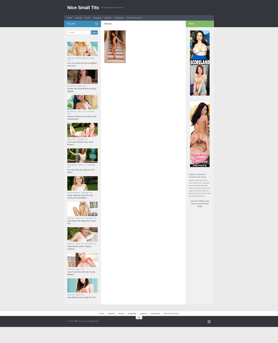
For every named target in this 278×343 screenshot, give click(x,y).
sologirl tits (97, 18)
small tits (78, 18)
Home (69, 18)
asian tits (107, 18)
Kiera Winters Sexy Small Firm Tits (81, 297)
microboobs (118, 18)
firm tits (87, 18)
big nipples (71, 86)
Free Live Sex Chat (133, 18)
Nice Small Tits (83, 7)
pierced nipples (82, 58)
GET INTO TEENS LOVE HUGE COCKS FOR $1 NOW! (200, 203)
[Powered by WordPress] (76, 321)
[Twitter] (96, 23)
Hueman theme (94, 321)
